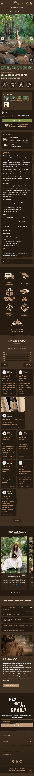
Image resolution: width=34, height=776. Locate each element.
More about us (10, 685)
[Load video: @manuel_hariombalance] (14, 555)
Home (11, 11)
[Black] (13, 98)
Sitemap (22, 768)
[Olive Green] (6, 105)
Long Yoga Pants (19, 11)
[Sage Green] (26, 98)
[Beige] (6, 98)
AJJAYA (16, 768)
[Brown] (19, 98)
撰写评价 (28, 365)
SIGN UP (17, 725)
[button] (2, 3)
